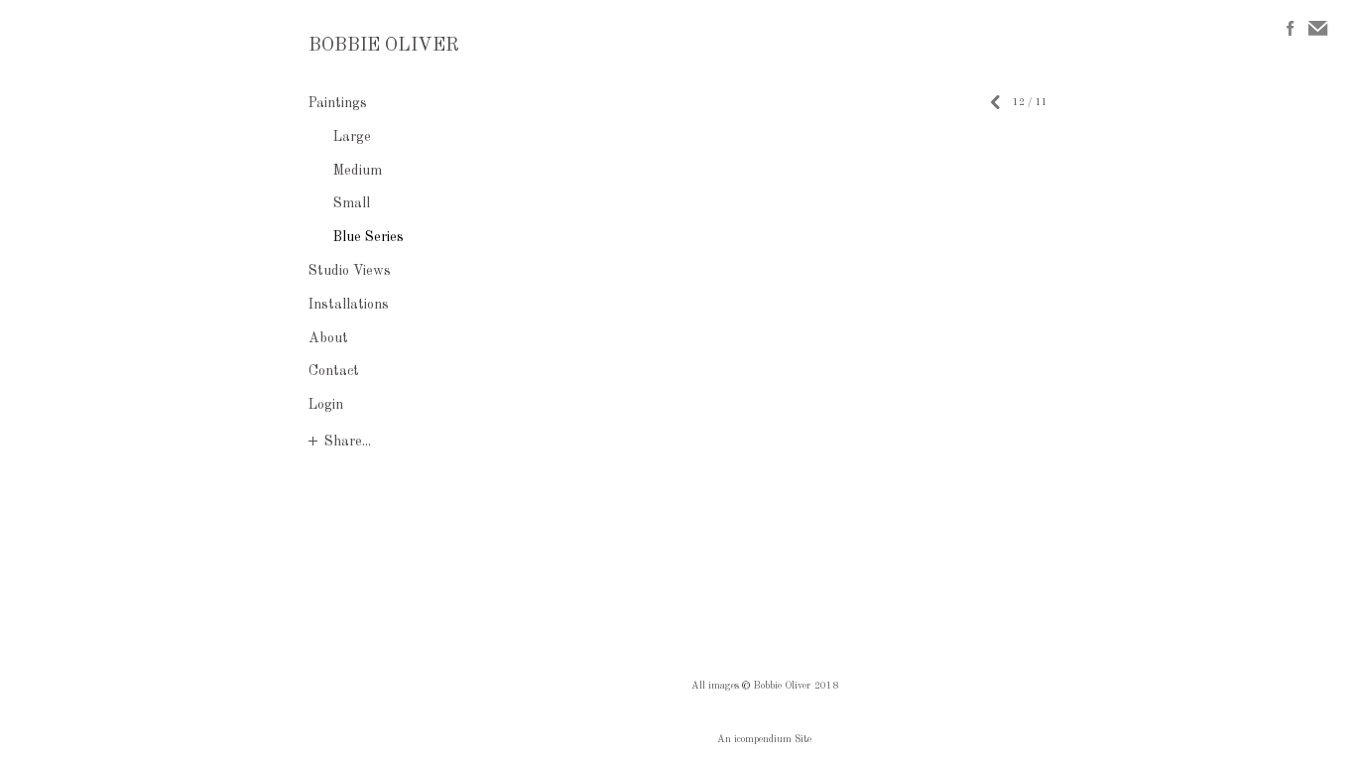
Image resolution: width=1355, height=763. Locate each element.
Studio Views (349, 271)
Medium (357, 171)
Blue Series (368, 237)
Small (351, 203)
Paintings (337, 103)
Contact (333, 371)
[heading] (358, 47)
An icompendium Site (764, 739)
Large (352, 137)
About (328, 338)
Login (325, 405)
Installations (348, 305)
